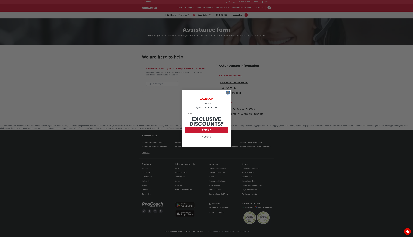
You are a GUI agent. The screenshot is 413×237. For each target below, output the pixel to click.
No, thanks (206, 137)
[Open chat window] (407, 231)
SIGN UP (206, 129)
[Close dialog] (228, 92)
